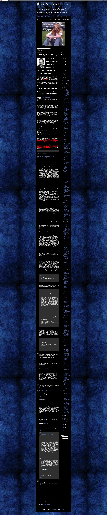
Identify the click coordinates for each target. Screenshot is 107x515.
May (64, 415)
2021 (63, 60)
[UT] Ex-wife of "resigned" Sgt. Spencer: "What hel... (66, 331)
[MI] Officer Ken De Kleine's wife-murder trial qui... (66, 160)
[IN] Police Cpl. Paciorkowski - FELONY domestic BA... (66, 168)
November (65, 81)
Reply (40, 204)
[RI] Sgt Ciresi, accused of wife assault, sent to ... (66, 412)
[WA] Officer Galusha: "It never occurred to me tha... (66, 131)
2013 (63, 71)
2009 (63, 77)
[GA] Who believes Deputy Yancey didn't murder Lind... (66, 98)
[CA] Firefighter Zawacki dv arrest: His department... (65, 346)
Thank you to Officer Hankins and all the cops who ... (66, 265)
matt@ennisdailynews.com (46, 97)
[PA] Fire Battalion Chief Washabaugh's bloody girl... (66, 362)
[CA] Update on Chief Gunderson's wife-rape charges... (65, 395)
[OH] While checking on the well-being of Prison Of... (66, 298)
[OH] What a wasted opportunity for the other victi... (66, 241)
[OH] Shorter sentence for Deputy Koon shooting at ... (65, 257)
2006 (63, 424)
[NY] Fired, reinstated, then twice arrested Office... (66, 187)
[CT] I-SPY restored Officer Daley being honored (66, 261)
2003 (63, 428)
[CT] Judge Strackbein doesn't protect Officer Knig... (66, 408)
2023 (63, 58)
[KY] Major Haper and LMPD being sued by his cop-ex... (66, 191)
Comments (64, 438)
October (65, 83)
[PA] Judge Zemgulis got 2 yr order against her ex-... (66, 215)
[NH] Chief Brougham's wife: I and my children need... (66, 400)
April (64, 416)
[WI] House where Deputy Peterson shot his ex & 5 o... (66, 178)
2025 (63, 55)
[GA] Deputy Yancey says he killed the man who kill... (66, 322)
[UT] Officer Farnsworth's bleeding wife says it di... (65, 225)
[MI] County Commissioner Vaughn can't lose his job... (66, 249)
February (65, 419)
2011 (63, 74)
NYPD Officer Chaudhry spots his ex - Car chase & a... (66, 351)
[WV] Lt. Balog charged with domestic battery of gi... (66, 156)
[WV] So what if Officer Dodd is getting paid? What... (66, 110)
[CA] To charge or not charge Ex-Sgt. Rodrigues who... (66, 366)
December (65, 80)
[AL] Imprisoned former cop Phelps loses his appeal (66, 102)
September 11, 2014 (51, 480)
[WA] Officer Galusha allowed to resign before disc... (66, 290)
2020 (63, 61)
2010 (63, 76)
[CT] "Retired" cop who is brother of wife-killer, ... (66, 94)
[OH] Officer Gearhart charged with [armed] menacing (65, 281)
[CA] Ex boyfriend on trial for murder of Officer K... (66, 152)
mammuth (55, 509)
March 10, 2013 (46, 252)
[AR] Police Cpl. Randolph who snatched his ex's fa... (66, 195)
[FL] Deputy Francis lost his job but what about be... (66, 338)
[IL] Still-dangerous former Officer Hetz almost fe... (66, 222)
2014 (63, 70)
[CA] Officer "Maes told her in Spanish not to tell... (66, 383)
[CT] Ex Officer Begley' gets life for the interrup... (66, 106)
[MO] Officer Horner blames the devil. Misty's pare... (66, 119)
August (65, 86)
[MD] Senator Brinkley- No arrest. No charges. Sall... (66, 358)
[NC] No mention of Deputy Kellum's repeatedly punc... (66, 370)
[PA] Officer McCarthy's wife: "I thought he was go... (66, 404)
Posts (64, 436)
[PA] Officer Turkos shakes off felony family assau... (66, 391)
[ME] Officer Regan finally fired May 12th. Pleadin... (66, 314)
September (65, 84)
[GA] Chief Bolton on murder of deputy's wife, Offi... (66, 303)
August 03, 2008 (51, 156)
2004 (63, 427)
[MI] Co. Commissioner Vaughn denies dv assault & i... (66, 140)
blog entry (44, 81)
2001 (63, 430)
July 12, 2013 (48, 438)
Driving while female (65, 171)
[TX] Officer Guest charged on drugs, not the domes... (66, 233)
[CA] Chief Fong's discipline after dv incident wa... (66, 218)
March (65, 418)
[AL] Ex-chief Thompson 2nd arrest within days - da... (66, 237)
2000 (63, 431)
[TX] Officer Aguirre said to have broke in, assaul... (66, 164)
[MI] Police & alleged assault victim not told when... (66, 211)
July (64, 87)
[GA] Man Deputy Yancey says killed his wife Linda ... (66, 269)
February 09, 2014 (49, 473)
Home (48, 502)
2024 (63, 57)
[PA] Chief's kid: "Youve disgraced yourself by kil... (66, 203)
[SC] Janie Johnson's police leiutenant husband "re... (66, 318)
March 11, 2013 (48, 277)
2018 (63, 64)
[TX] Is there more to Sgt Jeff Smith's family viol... (66, 174)
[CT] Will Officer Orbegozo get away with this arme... (66, 342)
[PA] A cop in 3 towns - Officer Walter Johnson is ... (66, 123)
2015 (63, 68)
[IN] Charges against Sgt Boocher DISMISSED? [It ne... (66, 136)
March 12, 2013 (48, 340)
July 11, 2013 (46, 423)
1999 (63, 433)
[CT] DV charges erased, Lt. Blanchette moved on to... (66, 127)
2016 (63, 67)
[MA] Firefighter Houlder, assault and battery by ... (66, 91)
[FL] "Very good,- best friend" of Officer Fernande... (66, 199)
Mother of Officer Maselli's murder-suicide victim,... (66, 273)
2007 (40, 81)
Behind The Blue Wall (48, 4)
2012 (63, 73)
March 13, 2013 (50, 383)
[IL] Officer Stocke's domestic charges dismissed (66, 207)
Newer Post (39, 502)
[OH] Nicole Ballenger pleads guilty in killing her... (66, 379)
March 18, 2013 (46, 399)
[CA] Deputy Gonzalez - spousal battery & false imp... (66, 311)
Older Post (57, 502)
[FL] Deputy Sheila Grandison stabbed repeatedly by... (66, 327)
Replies (41, 275)
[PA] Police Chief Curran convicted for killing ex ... (66, 229)
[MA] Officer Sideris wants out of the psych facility (66, 245)
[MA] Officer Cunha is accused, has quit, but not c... (66, 144)
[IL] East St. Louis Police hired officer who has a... (66, 182)
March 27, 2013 (46, 416)
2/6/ (38, 81)
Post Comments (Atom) (46, 504)
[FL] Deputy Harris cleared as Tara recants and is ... (66, 354)
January (65, 421)
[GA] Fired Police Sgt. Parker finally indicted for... (66, 307)
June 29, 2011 (46, 207)
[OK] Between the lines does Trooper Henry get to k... (66, 253)
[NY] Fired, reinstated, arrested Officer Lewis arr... (66, 294)
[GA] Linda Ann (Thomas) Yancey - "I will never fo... (66, 277)
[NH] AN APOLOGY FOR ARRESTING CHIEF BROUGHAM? (66, 114)
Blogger (63, 509)
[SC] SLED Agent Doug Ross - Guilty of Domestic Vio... (66, 387)
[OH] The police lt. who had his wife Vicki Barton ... (66, 334)
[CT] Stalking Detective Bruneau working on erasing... (66, 375)
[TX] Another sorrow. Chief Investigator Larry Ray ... (66, 148)
